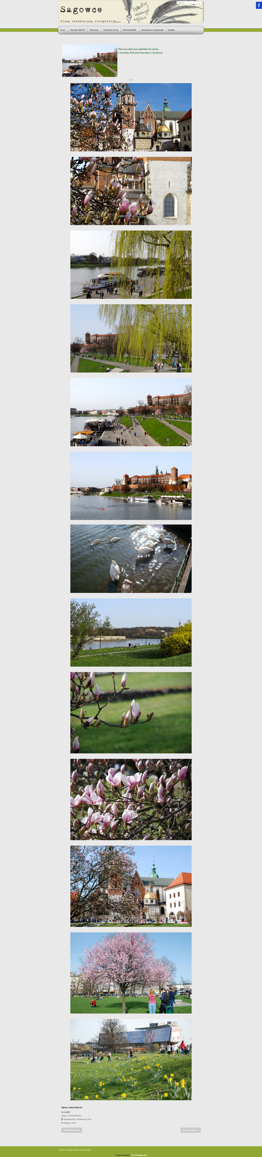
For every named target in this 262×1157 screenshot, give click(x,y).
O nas (62, 30)
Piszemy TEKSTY (77, 30)
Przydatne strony (110, 30)
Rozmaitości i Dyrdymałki (152, 30)
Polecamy (94, 30)
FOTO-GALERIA (129, 30)
